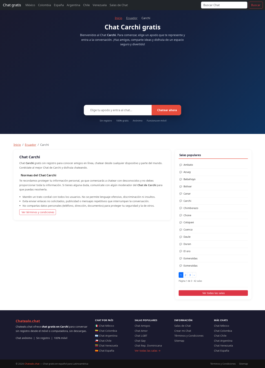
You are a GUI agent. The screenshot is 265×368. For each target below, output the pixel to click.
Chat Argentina (223, 340)
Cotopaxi (189, 222)
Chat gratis (12, 5)
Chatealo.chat (28, 321)
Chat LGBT (141, 335)
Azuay (187, 172)
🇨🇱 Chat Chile (103, 340)
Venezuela (100, 5)
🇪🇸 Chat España (104, 350)
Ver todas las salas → (148, 350)
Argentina (73, 5)
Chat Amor (141, 330)
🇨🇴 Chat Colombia (106, 330)
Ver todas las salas (213, 293)
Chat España (221, 350)
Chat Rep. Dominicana (148, 345)
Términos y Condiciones (189, 335)
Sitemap (179, 340)
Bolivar (188, 186)
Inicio (118, 18)
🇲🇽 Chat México (104, 325)
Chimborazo (191, 208)
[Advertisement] (132, 74)
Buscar (255, 5)
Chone (187, 215)
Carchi (187, 200)
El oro (187, 251)
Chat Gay (140, 340)
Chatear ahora (167, 110)
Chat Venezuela (223, 345)
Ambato (188, 164)
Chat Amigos (142, 325)
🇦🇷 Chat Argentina (106, 335)
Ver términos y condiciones (38, 212)
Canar (187, 193)
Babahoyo (189, 179)
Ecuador (132, 18)
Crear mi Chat (182, 330)
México (30, 5)
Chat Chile (220, 335)
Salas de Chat (119, 5)
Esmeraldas (191, 258)
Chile (86, 5)
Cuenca (188, 229)
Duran (187, 244)
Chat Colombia (223, 330)
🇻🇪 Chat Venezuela (106, 345)
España (59, 5)
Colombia (44, 5)
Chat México (221, 325)
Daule (187, 236)
